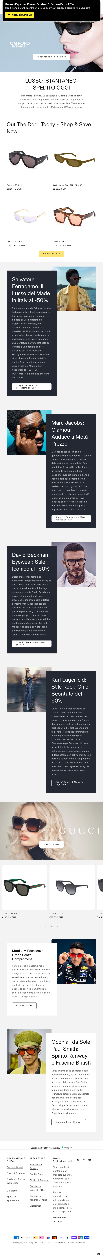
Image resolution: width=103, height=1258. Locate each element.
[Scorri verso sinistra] (46, 927)
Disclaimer (35, 1205)
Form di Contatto (16, 1173)
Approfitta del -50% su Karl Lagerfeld (70, 783)
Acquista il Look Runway (69, 1122)
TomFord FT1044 (14, 185)
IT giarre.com (25, 1243)
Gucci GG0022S (56, 914)
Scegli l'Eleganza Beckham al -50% (30, 643)
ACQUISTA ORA (51, 844)
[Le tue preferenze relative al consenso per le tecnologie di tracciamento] (98, 1253)
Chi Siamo (12, 1190)
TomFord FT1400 (14, 242)
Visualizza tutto (51, 253)
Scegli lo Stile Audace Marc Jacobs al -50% (71, 518)
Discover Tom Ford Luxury (51, 56)
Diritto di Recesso (39, 1180)
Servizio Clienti (15, 1167)
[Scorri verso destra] (57, 927)
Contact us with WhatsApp (79, 1243)
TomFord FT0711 (60, 242)
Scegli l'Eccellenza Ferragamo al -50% (26, 386)
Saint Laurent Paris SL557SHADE (67, 185)
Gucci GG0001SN (9, 914)
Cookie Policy (37, 1174)
